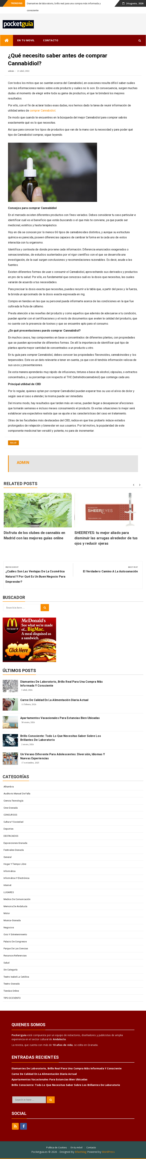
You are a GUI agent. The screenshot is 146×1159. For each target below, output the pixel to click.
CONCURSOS (10, 814)
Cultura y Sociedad (13, 822)
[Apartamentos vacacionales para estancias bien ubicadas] (10, 722)
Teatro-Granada (12, 983)
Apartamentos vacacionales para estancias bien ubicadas (60, 718)
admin (11, 71)
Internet (7, 885)
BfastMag (81, 1151)
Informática (9, 871)
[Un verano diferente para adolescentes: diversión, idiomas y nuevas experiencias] (10, 758)
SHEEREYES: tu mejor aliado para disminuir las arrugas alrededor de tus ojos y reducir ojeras (106, 538)
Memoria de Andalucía (15, 906)
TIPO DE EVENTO (12, 998)
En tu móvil (76, 1147)
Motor (7, 913)
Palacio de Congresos (15, 941)
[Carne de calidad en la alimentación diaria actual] (10, 704)
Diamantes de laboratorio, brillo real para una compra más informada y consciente (61, 683)
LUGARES (9, 892)
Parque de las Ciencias (16, 948)
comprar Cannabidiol (42, 110)
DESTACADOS (11, 836)
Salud (13, 443)
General (8, 857)
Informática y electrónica (17, 878)
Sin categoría (10, 969)
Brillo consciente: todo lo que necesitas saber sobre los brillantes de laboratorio (60, 738)
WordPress (108, 1151)
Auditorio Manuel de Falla (17, 793)
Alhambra (9, 786)
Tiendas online (11, 990)
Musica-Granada (12, 920)
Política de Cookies (56, 1147)
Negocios (9, 927)
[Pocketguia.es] (6, 40)
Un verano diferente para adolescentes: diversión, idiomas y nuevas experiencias (62, 756)
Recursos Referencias (15, 955)
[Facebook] (23, 1126)
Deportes (8, 828)
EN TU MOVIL (26, 40)
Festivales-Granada (14, 850)
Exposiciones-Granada (15, 843)
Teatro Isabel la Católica (16, 976)
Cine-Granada (11, 807)
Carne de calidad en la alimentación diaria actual (54, 700)
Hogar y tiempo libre (15, 864)
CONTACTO (50, 40)
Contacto (91, 1147)
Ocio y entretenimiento (15, 934)
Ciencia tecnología (13, 800)
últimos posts (19, 670)
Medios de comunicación (17, 899)
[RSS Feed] (15, 1126)
